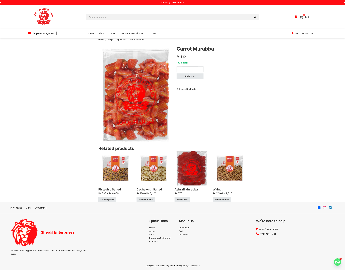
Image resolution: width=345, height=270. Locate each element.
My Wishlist (40, 207)
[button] (168, 49)
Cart (28, 207)
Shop (113, 33)
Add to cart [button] (182, 199)
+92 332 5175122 (304, 33)
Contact (153, 33)
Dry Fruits (120, 39)
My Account (15, 207)
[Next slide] (344, 2)
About (102, 33)
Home (91, 33)
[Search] (255, 17)
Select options (107, 199)
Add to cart (190, 76)
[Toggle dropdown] (29, 33)
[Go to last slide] (0, 2)
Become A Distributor (132, 33)
